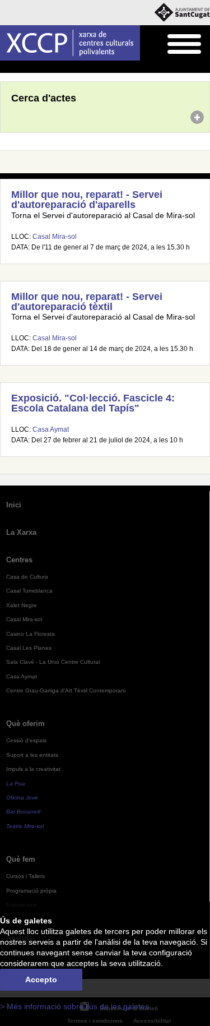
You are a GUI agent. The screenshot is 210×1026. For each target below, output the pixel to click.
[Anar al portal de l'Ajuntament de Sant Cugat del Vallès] (182, 12)
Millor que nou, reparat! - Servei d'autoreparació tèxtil (86, 301)
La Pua (15, 783)
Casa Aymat (50, 429)
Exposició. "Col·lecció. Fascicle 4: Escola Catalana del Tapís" (93, 403)
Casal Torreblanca (29, 591)
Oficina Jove (22, 797)
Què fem (20, 859)
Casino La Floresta (30, 634)
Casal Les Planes (29, 648)
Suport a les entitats (32, 755)
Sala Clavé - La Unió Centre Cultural (53, 662)
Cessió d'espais (26, 740)
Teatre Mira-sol (25, 826)
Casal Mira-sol (54, 237)
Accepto (41, 980)
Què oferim (25, 723)
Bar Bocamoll (23, 811)
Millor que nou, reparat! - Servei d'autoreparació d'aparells (86, 199)
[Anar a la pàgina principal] (70, 43)
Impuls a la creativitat (33, 769)
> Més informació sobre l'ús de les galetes (74, 1006)
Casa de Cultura (27, 577)
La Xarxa (21, 532)
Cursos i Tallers (25, 876)
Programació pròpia (31, 891)
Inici (6, 67)
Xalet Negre (21, 605)
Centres (19, 560)
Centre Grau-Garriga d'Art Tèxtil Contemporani (65, 690)
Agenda (30, 67)
